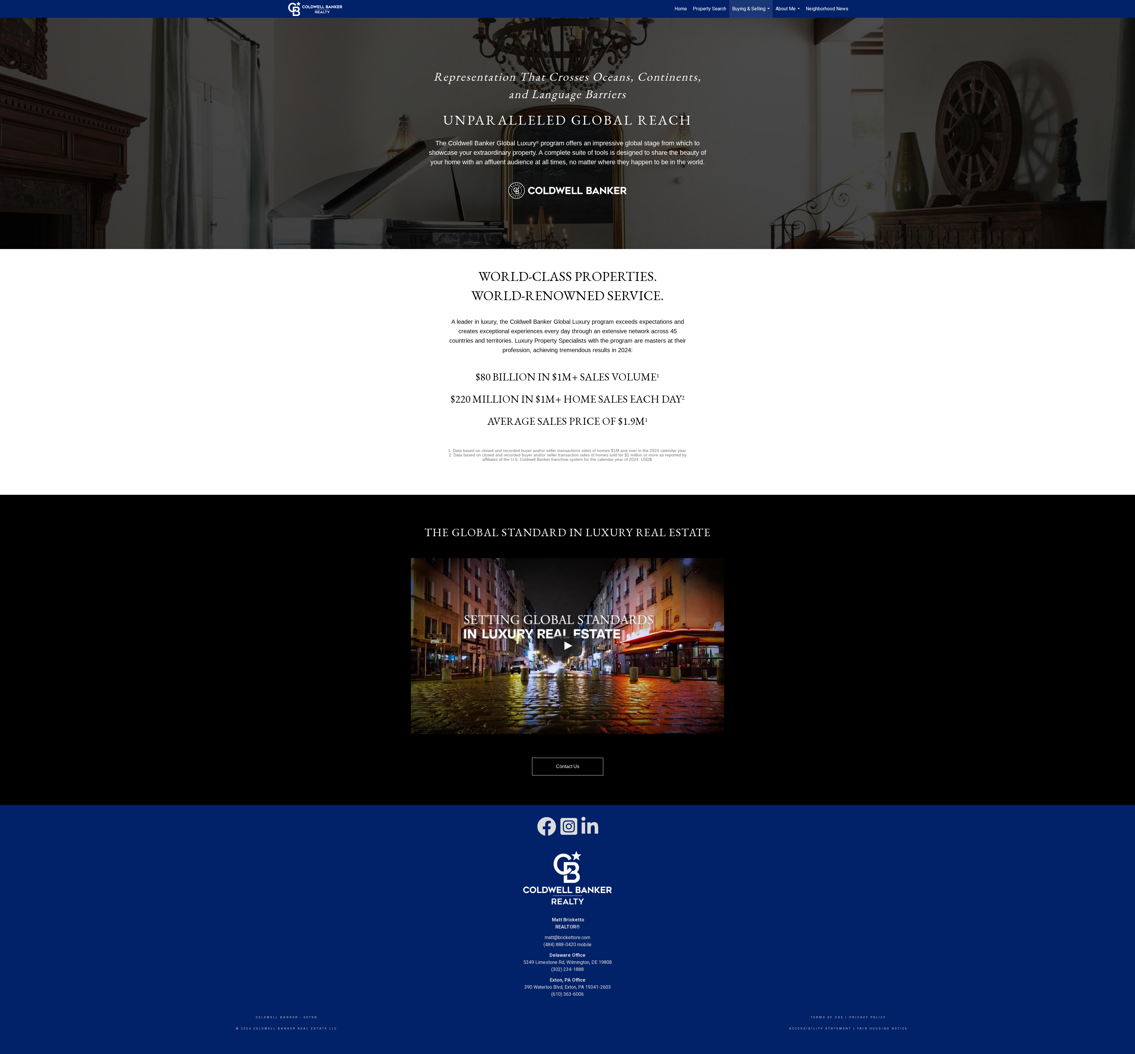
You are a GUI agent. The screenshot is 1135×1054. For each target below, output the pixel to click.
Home (680, 9)
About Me (788, 12)
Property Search (709, 9)
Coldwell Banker (277, 1017)
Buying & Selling (751, 12)
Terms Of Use (827, 1017)
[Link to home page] (318, 9)
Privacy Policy (867, 1017)
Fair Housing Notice (882, 1028)
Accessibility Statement (820, 1028)
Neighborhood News (827, 9)
